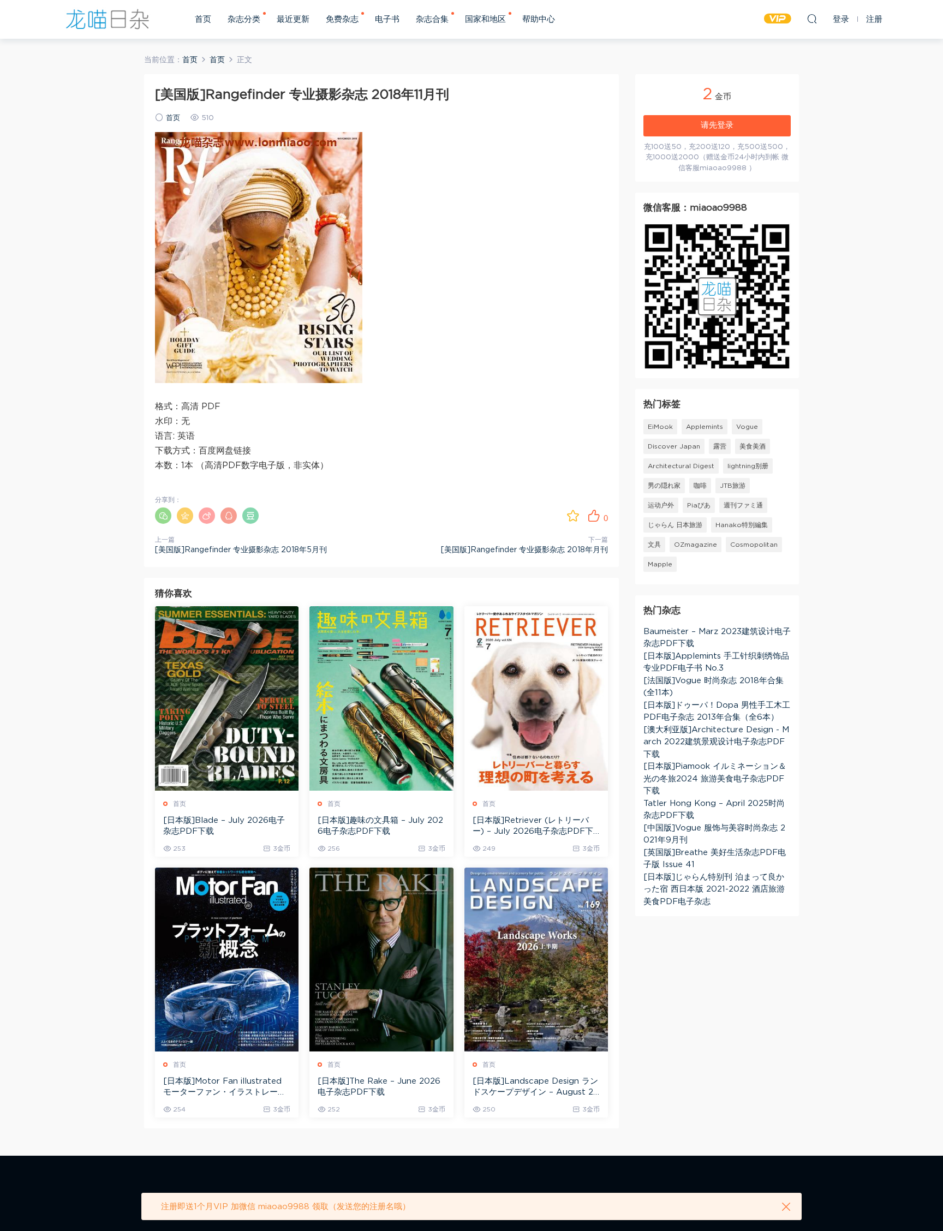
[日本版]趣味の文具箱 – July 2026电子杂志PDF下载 (380, 825)
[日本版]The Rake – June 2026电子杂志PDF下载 (379, 1086)
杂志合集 (432, 19)
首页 (203, 19)
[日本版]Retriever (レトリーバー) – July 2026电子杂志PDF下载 (533, 826)
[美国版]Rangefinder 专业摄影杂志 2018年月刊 (524, 550)
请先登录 (717, 125)
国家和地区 (485, 19)
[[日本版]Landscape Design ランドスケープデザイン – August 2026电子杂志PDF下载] (536, 959)
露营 (719, 446)
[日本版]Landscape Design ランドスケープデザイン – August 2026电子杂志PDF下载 (536, 1087)
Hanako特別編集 (741, 525)
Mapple (660, 564)
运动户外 (661, 505)
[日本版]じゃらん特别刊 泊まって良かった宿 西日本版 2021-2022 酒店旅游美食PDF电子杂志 (714, 889)
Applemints (704, 426)
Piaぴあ (699, 505)
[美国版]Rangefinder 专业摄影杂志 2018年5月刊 (241, 550)
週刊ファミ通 (743, 505)
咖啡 (700, 485)
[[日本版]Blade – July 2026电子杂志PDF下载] (227, 698)
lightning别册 (747, 466)
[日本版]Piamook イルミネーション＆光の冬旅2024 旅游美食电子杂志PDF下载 (714, 778)
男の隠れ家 (664, 485)
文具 (654, 544)
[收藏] (573, 515)
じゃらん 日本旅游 (675, 525)
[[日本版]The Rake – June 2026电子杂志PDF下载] (381, 959)
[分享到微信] (163, 515)
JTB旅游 (732, 485)
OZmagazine (695, 544)
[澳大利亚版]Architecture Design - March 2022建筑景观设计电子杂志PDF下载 (716, 742)
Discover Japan (674, 446)
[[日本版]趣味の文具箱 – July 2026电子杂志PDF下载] (381, 698)
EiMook (660, 426)
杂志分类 (244, 19)
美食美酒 (752, 446)
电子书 (387, 19)
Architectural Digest (681, 466)
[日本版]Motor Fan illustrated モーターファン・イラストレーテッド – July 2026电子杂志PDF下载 (226, 1087)
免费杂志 (342, 19)
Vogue (747, 426)
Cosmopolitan (754, 544)
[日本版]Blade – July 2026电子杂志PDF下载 (224, 825)
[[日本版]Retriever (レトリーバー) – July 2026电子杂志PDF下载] (536, 698)
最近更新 (293, 19)
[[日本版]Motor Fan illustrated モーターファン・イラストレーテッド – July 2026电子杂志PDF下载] (227, 959)
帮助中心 (538, 19)
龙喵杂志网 (107, 19)
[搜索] (812, 18)
